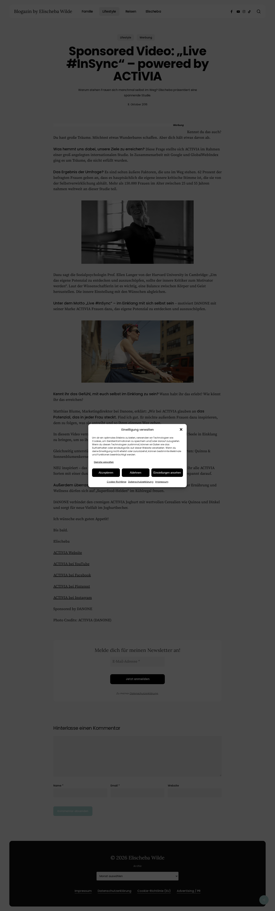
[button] (181, 429)
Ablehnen (135, 472)
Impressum (161, 481)
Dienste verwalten (104, 461)
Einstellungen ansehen (167, 472)
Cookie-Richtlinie (116, 481)
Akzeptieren (106, 472)
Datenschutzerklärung (140, 481)
